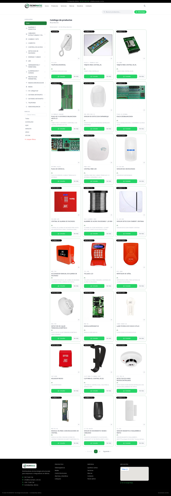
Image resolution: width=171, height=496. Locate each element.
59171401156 (85, 1)
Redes (57, 470)
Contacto (89, 6)
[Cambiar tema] (144, 6)
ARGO (27, 132)
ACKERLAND (29, 122)
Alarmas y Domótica (61, 476)
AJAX (26, 125)
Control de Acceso (61, 473)
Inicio (47, 6)
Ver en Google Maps (127, 483)
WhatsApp (141, 12)
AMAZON (28, 129)
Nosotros (80, 6)
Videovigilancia (60, 468)
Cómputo (58, 479)
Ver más (76, 76)
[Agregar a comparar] (78, 58)
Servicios (64, 6)
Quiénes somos (92, 468)
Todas (28, 23)
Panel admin (91, 479)
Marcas (71, 6)
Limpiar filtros (31, 139)
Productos (54, 6)
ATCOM (27, 135)
